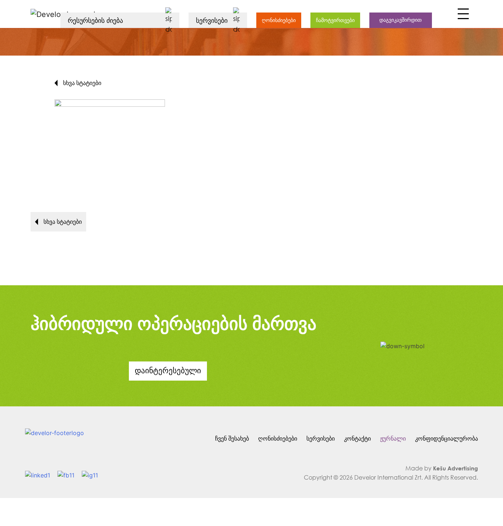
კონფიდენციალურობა (446, 438)
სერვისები (320, 438)
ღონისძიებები (279, 20)
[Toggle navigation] (462, 16)
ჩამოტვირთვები (335, 20)
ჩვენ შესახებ (232, 438)
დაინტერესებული (168, 370)
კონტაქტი (357, 438)
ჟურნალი (393, 438)
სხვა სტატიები (81, 83)
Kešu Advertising (455, 468)
